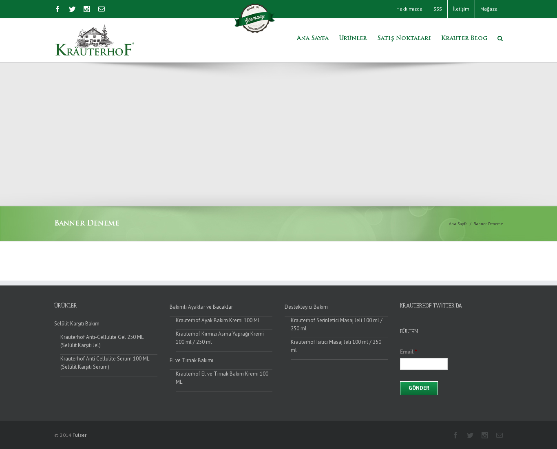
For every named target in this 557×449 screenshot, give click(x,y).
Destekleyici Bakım (306, 306)
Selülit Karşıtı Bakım (76, 323)
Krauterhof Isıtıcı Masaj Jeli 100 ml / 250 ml (336, 346)
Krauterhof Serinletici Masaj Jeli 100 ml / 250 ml (336, 324)
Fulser (79, 435)
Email (408, 352)
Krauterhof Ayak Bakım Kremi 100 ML (218, 320)
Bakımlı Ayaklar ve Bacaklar (201, 306)
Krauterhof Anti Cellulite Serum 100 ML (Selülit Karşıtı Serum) (104, 362)
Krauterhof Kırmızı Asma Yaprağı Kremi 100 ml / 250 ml (220, 337)
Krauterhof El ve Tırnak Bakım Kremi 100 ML (222, 377)
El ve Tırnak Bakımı (191, 360)
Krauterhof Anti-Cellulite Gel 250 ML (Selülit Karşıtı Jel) (102, 341)
